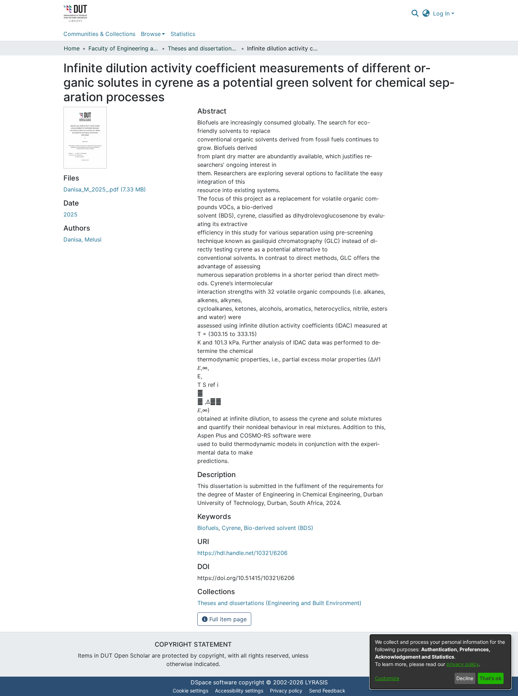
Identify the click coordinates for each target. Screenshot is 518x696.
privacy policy (462, 664)
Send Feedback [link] (327, 691)
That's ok (490, 678)
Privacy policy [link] (286, 691)
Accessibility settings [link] (239, 691)
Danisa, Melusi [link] (82, 239)
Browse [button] (151, 33)
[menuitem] (153, 34)
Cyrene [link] (231, 527)
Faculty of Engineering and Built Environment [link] (123, 48)
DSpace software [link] (214, 682)
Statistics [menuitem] (183, 33)
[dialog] (440, 662)
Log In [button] (442, 13)
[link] (104, 189)
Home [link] (72, 48)
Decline (464, 678)
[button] (415, 13)
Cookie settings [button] (190, 691)
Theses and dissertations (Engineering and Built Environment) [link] (203, 48)
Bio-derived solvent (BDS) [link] (278, 527)
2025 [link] (70, 214)
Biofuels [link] (207, 527)
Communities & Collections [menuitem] (99, 33)
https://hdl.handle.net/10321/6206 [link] (242, 552)
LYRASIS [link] (316, 682)
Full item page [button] (227, 619)
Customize (387, 678)
